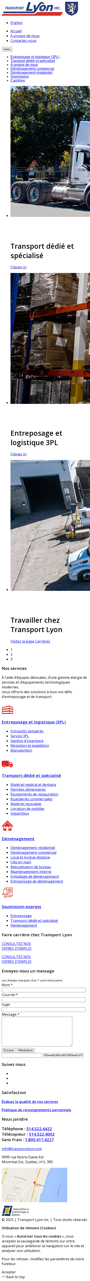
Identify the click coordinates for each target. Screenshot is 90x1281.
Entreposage (21, 915)
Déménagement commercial (32, 68)
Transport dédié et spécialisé (32, 61)
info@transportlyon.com (22, 1148)
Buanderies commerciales (31, 799)
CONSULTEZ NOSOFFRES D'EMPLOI (16, 946)
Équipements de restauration (34, 794)
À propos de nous (25, 35)
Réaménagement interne (30, 871)
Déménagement (23, 925)
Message (10, 1014)
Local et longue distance (30, 857)
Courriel (10, 994)
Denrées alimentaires (28, 789)
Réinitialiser (25, 1050)
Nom (7, 985)
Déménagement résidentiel (31, 72)
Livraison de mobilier (27, 808)
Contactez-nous (23, 40)
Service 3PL (19, 736)
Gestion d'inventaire (26, 740)
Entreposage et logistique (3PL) (34, 57)
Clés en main (20, 862)
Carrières (17, 80)
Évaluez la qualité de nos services (30, 1101)
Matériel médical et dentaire (33, 784)
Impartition (19, 813)
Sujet (6, 1004)
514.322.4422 (39, 1128)
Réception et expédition (29, 745)
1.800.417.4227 (39, 1139)
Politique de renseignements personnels (36, 1110)
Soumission (19, 76)
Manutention (21, 750)
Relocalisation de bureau (30, 866)
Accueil (16, 31)
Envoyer (8, 1050)
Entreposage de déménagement (36, 881)
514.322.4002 (42, 1134)
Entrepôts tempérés (26, 731)
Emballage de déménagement (34, 876)
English (16, 22)
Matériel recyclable (25, 803)
